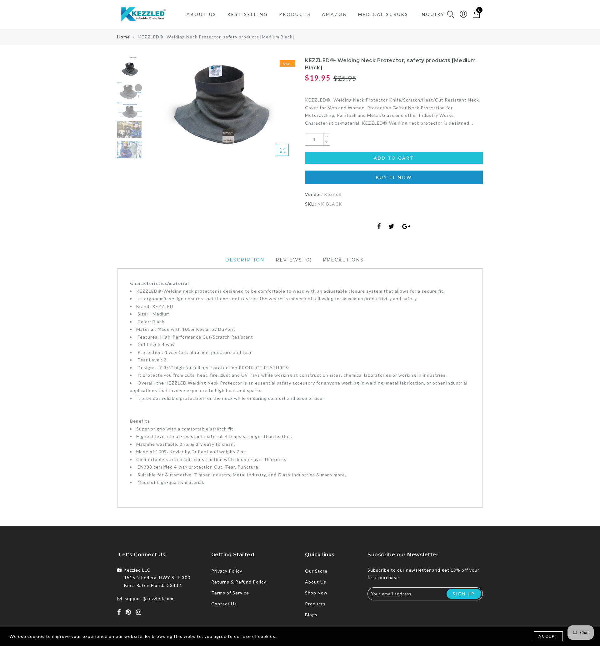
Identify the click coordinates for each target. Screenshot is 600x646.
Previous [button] (156, 113)
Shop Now (316, 592)
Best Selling (248, 14)
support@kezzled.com (149, 598)
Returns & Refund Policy (238, 581)
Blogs (311, 614)
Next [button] (275, 113)
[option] (220, 109)
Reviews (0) (294, 260)
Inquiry (432, 14)
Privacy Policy (226, 571)
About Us (315, 581)
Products (295, 14)
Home (123, 36)
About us (202, 14)
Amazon (334, 14)
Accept (548, 636)
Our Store (316, 571)
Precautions (343, 260)
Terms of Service (230, 592)
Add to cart (394, 158)
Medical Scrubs (383, 14)
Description (245, 260)
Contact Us (224, 603)
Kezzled (333, 194)
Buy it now (394, 177)
